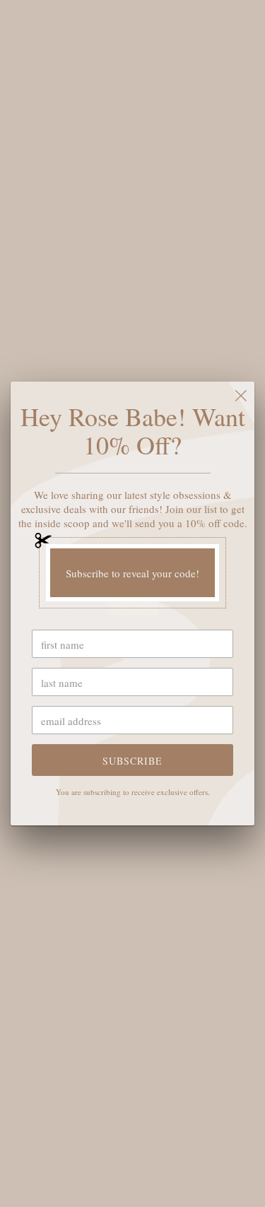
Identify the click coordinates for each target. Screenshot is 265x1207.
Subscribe (132, 760)
